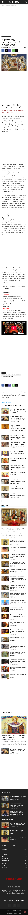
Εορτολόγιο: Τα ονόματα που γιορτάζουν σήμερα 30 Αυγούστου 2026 (18, 437)
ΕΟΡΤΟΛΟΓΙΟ (4, 374)
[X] (6, 50)
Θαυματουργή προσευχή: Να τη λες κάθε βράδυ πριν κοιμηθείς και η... (18, 595)
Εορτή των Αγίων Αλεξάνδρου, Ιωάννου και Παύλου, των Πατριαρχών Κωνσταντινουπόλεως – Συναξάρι (17, 428)
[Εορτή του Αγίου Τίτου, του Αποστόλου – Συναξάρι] (5, 488)
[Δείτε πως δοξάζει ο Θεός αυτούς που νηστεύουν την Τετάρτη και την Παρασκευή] (5, 631)
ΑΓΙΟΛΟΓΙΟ (13, 5)
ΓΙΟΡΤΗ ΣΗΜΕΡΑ (16, 373)
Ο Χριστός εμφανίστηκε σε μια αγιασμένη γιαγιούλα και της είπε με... (17, 587)
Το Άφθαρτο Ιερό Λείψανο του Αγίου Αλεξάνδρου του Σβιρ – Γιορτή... (17, 751)
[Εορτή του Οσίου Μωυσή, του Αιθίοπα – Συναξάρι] (5, 453)
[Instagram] (14, 905)
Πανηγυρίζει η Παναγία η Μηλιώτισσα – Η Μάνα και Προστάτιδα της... (16, 805)
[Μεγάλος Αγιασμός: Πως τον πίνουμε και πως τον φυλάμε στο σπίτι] (5, 639)
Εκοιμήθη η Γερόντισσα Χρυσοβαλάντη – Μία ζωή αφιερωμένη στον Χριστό (16, 813)
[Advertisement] (14, 22)
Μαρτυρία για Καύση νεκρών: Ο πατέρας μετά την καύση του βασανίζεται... (17, 624)
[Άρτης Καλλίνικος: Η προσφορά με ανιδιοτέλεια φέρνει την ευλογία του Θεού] (5, 798)
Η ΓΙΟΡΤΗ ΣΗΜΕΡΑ (7, 712)
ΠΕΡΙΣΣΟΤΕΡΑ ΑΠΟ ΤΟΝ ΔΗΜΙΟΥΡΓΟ (11, 405)
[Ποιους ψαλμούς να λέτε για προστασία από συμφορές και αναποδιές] (5, 564)
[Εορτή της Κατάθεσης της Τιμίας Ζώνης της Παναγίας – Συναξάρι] (5, 411)
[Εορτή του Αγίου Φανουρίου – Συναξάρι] (5, 460)
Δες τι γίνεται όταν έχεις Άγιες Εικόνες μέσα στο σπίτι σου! (12, 529)
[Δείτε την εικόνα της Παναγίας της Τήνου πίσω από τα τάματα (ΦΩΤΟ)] (5, 654)
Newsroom (5, 47)
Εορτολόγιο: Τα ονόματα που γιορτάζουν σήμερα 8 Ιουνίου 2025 (7, 395)
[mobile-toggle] (2, 2)
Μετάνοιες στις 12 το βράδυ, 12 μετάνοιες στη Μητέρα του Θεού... (18, 676)
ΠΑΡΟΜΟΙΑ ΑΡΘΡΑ (6, 402)
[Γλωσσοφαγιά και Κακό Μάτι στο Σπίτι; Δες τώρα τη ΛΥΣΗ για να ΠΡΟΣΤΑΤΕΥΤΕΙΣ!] (5, 661)
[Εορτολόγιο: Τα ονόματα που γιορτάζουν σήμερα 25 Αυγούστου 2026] (5, 495)
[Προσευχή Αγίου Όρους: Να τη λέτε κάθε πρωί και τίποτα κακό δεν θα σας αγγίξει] (5, 556)
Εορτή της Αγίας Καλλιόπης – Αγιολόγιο (21, 394)
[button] (26, 2)
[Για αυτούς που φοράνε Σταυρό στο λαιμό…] (5, 549)
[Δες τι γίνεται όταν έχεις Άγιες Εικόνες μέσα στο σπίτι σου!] (14, 517)
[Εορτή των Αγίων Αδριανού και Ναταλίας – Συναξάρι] (5, 474)
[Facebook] (2, 50)
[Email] (16, 50)
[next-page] (5, 501)
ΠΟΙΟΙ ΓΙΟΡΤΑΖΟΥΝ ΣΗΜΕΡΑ (7, 376)
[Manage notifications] (25, 912)
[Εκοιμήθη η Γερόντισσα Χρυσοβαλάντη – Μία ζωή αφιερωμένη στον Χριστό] (5, 813)
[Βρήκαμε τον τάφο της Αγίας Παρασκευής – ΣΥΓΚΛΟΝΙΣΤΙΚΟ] (5, 602)
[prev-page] (2, 501)
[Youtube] (18, 905)
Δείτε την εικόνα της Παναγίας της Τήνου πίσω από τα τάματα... (17, 654)
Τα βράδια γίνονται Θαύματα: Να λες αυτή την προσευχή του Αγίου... (18, 542)
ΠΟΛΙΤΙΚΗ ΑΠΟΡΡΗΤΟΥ (17, 910)
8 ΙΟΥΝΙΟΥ (9, 373)
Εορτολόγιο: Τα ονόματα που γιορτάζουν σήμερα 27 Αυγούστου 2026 (18, 467)
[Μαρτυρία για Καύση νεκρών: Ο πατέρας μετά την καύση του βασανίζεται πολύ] (5, 624)
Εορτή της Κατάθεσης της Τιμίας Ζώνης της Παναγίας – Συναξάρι (18, 411)
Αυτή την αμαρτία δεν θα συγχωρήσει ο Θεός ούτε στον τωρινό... (17, 616)
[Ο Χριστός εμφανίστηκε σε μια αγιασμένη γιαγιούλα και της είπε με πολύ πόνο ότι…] (5, 587)
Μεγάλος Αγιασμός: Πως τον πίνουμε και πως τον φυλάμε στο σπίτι (17, 639)
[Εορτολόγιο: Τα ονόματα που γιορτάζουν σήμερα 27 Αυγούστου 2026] (5, 467)
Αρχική (2, 5)
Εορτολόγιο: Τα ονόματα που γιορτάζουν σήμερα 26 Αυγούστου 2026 (18, 481)
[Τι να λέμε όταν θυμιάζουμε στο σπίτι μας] (5, 669)
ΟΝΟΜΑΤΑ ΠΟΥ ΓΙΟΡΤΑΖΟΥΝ (15, 374)
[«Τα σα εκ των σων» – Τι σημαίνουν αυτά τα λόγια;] (5, 609)
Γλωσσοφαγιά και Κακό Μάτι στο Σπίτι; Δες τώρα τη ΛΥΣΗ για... (17, 661)
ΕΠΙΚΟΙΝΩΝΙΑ (8, 910)
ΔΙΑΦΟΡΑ (8, 5)
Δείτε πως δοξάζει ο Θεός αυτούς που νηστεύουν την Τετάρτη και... (17, 631)
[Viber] (9, 50)
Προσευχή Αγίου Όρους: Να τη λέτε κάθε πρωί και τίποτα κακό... (17, 556)
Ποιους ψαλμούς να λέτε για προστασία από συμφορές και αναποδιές (17, 564)
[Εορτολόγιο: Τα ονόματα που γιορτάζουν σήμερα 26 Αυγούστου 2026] (5, 481)
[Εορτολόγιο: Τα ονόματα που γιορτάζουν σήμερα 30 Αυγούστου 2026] (5, 437)
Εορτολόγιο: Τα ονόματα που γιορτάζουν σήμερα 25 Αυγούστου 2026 (18, 495)
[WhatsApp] (13, 50)
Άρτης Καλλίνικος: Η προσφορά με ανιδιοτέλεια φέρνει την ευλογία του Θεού (18, 798)
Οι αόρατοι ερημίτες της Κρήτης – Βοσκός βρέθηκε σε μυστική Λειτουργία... (18, 646)
